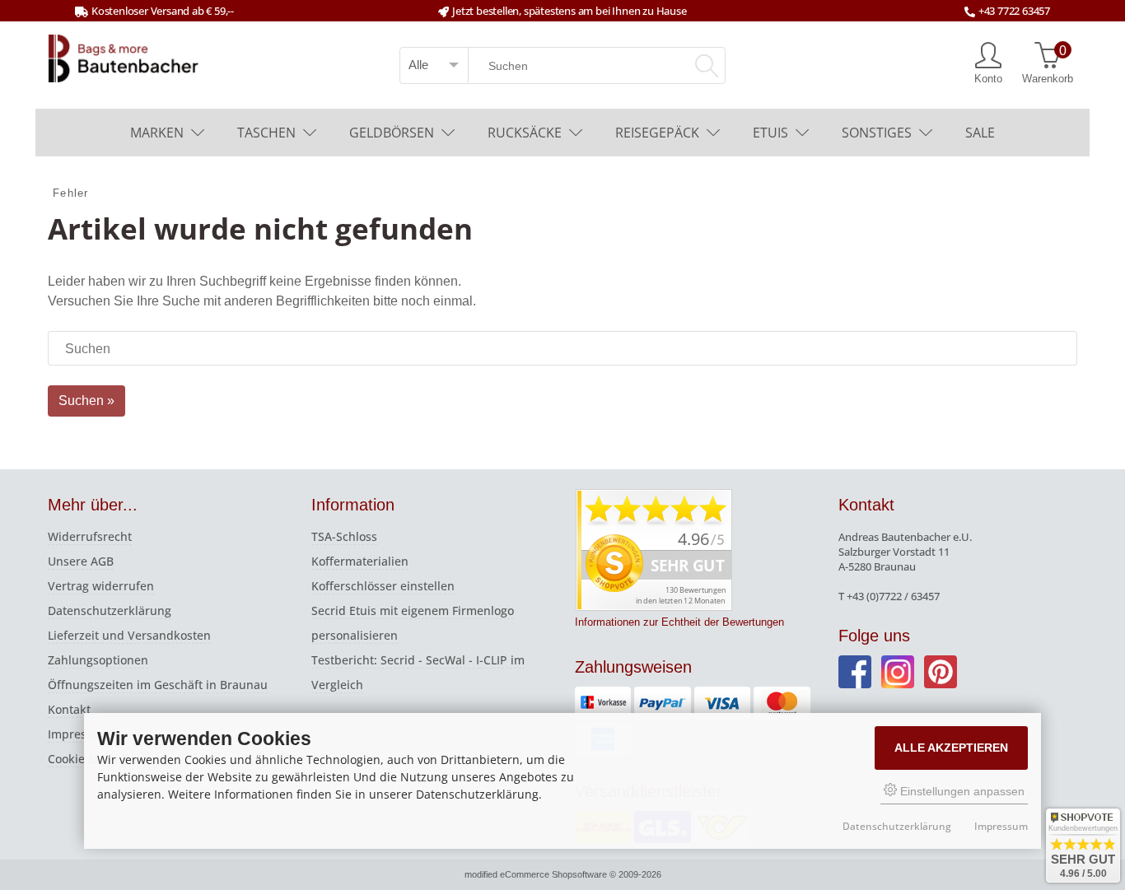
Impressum (79, 734)
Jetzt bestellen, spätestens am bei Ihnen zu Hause (569, 10)
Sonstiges (877, 132)
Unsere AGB (81, 561)
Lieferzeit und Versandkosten (129, 635)
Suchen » (86, 401)
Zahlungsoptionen (98, 660)
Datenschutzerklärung (109, 610)
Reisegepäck (657, 132)
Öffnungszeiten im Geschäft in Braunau (158, 684)
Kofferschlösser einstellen (383, 586)
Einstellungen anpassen (961, 791)
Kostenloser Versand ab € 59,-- (162, 10)
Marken (157, 132)
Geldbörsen (391, 132)
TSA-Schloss (344, 536)
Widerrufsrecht (90, 536)
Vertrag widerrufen (101, 586)
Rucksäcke (525, 132)
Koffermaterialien (359, 561)
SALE (980, 132)
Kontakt (69, 709)
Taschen (266, 132)
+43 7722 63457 (1014, 10)
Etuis (770, 132)
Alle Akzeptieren (951, 747)
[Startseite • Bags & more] (123, 57)
